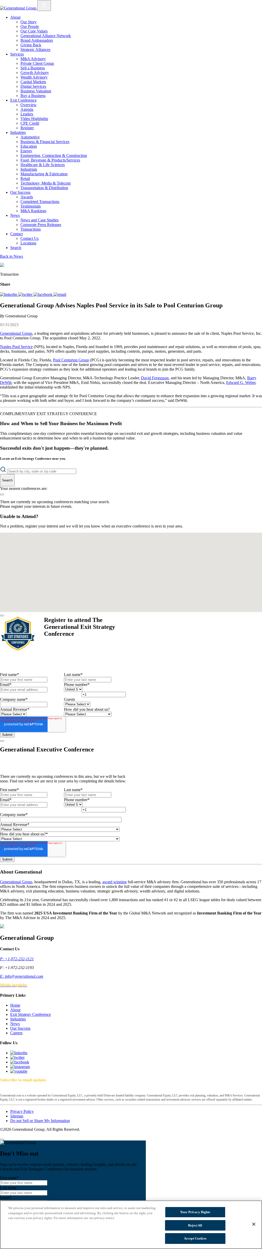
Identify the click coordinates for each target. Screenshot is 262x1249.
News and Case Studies (39, 220)
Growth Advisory (34, 72)
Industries (18, 132)
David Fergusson (155, 378)
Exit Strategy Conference (30, 1014)
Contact (16, 234)
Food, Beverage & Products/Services (50, 160)
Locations (28, 243)
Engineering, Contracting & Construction (53, 155)
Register (27, 128)
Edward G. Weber (240, 382)
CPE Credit (29, 123)
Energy (26, 151)
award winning (114, 882)
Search (15, 247)
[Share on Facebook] (43, 294)
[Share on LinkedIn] (9, 294)
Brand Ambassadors (36, 40)
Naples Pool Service (16, 346)
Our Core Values (34, 31)
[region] (131, 1224)
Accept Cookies (195, 1238)
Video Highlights (34, 118)
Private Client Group (37, 63)
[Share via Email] (59, 294)
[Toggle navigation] (44, 5)
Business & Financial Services (44, 141)
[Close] (2, 615)
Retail (25, 178)
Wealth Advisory (34, 77)
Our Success (20, 192)
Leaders (26, 114)
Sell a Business (32, 68)
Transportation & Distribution (44, 188)
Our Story (28, 22)
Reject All (195, 1225)
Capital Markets (33, 82)
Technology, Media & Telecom (45, 183)
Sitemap (16, 1116)
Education (28, 146)
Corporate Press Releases (40, 224)
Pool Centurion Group (71, 360)
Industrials (28, 169)
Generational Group (16, 333)
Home (15, 1005)
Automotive (30, 137)
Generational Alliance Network (45, 36)
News (15, 215)
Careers (16, 1033)
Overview (28, 105)
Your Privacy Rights (195, 1212)
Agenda (26, 109)
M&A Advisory (33, 59)
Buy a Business (33, 95)
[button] (129, 548)
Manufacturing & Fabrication (44, 174)
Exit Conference (23, 100)
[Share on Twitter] (26, 294)
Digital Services (33, 86)
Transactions (30, 229)
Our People (29, 26)
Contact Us (29, 238)
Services (17, 54)
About (15, 17)
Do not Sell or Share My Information (40, 1120)
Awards (26, 197)
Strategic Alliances (35, 49)
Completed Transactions (39, 201)
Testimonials (30, 206)
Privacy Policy (22, 1111)
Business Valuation (35, 91)
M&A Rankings (33, 211)
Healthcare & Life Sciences (42, 165)
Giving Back (30, 45)
